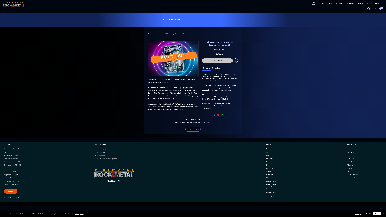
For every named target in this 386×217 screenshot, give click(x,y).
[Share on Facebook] (214, 115)
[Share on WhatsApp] (222, 115)
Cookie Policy (271, 184)
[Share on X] (225, 115)
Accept (377, 214)
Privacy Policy (79, 214)
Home (150, 34)
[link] (206, 68)
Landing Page (271, 192)
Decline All (367, 214)
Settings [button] (358, 214)
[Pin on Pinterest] (218, 115)
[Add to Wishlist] (236, 60)
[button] (313, 3)
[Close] (383, 213)
